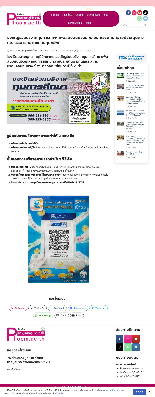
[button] (131, 58)
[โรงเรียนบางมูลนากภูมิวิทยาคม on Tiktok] (145, 12)
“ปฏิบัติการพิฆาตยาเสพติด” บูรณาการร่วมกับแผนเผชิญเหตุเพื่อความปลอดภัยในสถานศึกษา (135, 125)
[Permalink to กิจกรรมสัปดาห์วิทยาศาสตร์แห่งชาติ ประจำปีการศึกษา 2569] (120, 86)
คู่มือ (106, 15)
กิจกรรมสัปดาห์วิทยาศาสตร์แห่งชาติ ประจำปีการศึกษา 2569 (135, 87)
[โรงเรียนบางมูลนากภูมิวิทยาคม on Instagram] (134, 12)
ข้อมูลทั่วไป (67, 15)
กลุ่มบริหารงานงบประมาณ (63, 50)
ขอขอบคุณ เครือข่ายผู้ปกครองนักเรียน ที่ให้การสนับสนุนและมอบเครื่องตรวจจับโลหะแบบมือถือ (135, 100)
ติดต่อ (88, 23)
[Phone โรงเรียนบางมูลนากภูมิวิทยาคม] (139, 18)
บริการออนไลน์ (94, 15)
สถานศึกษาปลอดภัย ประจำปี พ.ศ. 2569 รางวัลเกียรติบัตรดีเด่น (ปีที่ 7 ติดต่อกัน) (135, 113)
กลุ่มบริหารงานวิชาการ (84, 50)
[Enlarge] (106, 75)
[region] (131, 58)
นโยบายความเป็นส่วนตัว (109, 390)
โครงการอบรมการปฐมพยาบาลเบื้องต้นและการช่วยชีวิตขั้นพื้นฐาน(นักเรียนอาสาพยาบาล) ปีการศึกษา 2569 (135, 140)
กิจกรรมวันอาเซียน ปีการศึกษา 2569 (134, 153)
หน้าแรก (55, 15)
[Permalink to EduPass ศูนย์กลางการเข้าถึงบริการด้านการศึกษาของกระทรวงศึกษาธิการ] (120, 75)
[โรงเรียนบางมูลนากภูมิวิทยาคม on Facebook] (128, 12)
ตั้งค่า (60, 393)
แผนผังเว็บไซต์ (14, 369)
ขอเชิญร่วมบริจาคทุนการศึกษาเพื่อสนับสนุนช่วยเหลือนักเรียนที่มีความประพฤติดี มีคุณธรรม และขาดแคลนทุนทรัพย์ (75, 40)
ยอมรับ (139, 391)
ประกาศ (46, 50)
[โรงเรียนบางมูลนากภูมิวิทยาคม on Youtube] (139, 12)
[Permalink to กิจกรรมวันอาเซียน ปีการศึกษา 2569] (120, 153)
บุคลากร (79, 15)
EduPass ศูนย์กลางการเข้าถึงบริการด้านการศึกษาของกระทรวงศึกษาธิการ (135, 75)
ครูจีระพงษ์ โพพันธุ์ (31, 50)
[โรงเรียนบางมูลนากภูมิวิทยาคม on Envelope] (145, 18)
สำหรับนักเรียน (75, 23)
